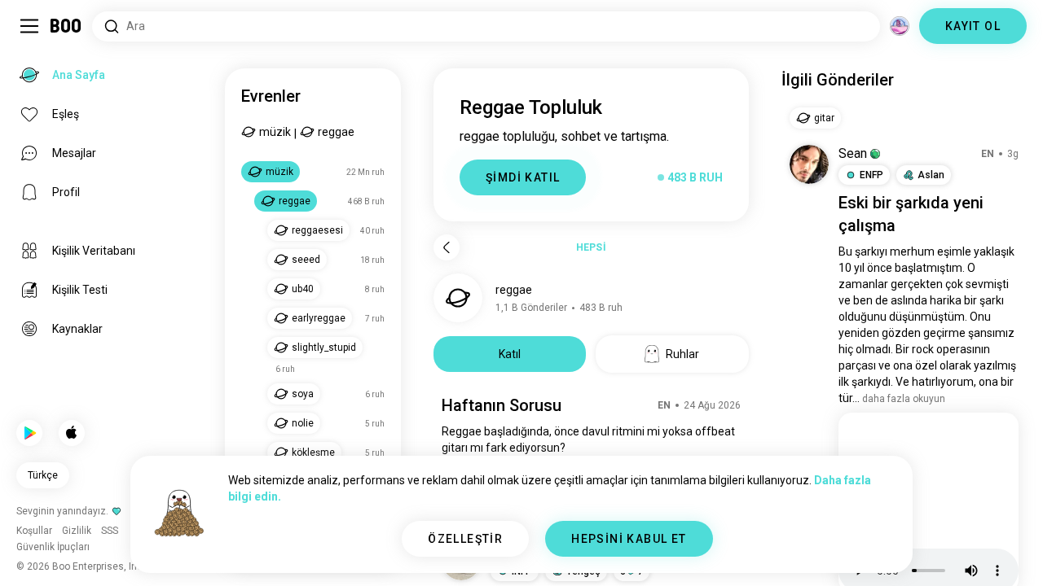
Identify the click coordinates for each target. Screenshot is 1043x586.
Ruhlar (682, 354)
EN (664, 405)
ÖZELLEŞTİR (465, 538)
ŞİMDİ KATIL (523, 177)
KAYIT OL (973, 26)
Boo (66, 26)
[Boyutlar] (899, 26)
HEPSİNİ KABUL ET (628, 538)
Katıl (510, 354)
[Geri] (446, 247)
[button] (875, 154)
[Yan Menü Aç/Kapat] (29, 26)
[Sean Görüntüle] (809, 164)
